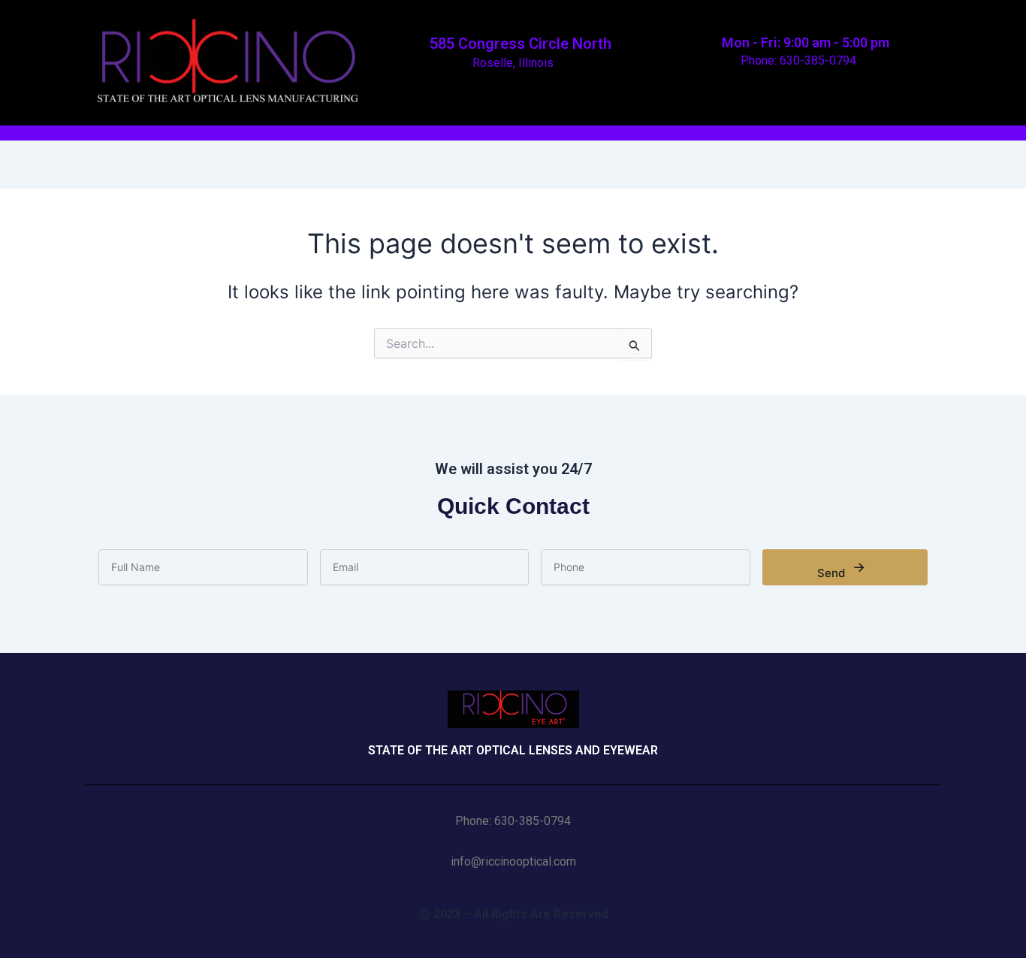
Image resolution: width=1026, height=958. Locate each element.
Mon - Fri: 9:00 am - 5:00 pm (804, 42)
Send (841, 569)
